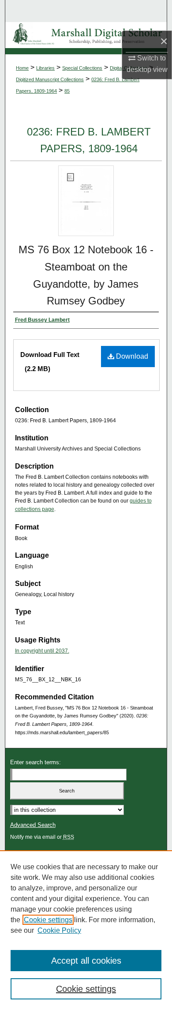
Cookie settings (48, 920)
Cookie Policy (59, 930)
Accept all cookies (86, 960)
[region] (86, 930)
